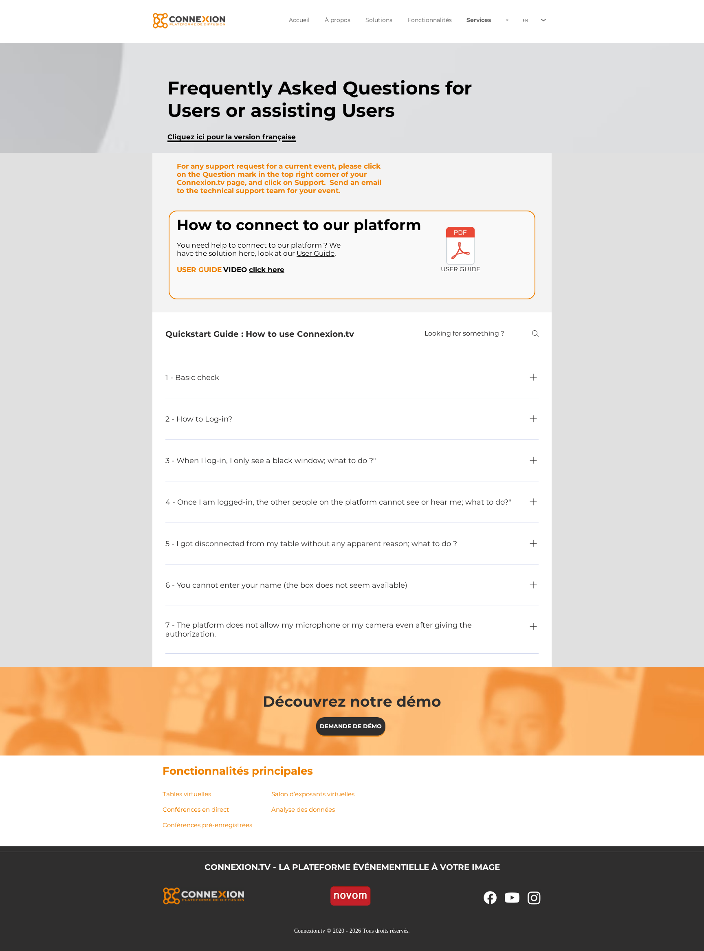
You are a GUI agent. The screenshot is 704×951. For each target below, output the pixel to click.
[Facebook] (490, 897)
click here (266, 270)
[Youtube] (512, 897)
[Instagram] (534, 897)
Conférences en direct (196, 809)
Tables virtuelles (187, 794)
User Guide (315, 253)
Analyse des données (303, 809)
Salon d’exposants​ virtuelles (312, 794)
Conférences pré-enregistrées (207, 825)
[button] (337, 20)
